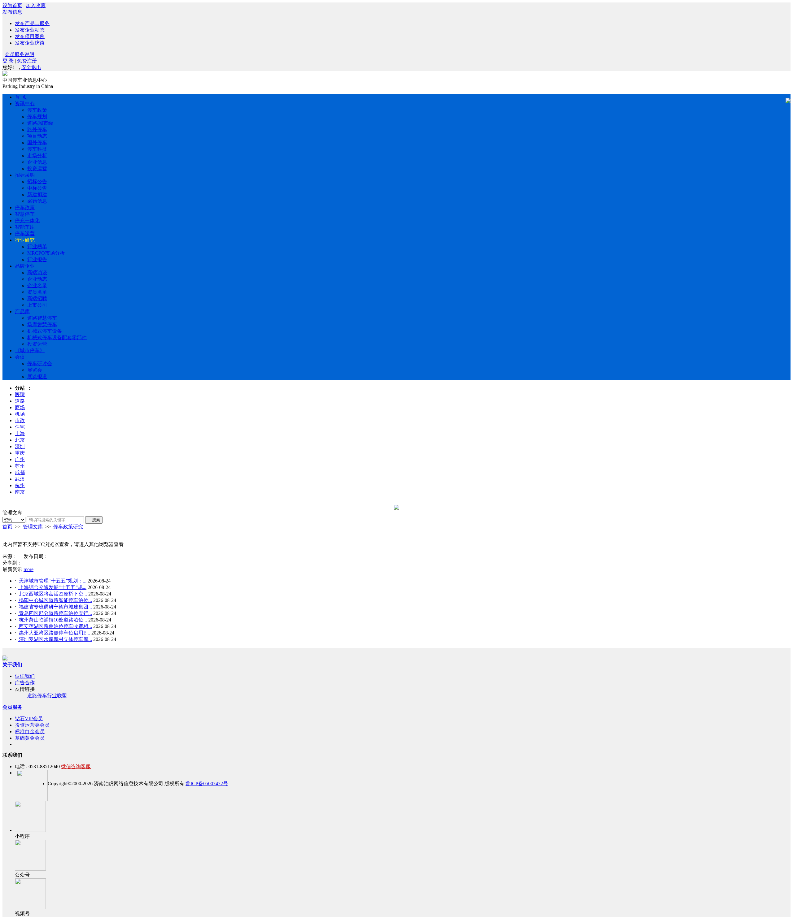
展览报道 (37, 376)
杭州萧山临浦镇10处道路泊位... (52, 619)
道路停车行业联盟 (47, 695)
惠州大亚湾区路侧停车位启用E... (54, 632)
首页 (7, 526)
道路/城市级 (40, 123)
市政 (20, 420)
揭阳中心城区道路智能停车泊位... (55, 600)
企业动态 (37, 279)
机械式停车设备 (44, 331)
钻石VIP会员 (29, 718)
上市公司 (37, 305)
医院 (20, 394)
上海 (20, 433)
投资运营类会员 (32, 725)
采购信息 (37, 201)
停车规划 (37, 116)
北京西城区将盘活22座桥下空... (52, 593)
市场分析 (37, 155)
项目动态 (37, 136)
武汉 (20, 479)
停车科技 (37, 149)
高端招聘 (37, 298)
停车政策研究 (68, 526)
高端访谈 (37, 272)
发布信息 (14, 12)
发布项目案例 (30, 36)
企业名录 (37, 285)
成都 (20, 472)
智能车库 (25, 227)
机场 (20, 414)
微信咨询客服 (76, 766)
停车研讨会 (39, 363)
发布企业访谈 (30, 42)
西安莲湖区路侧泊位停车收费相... (55, 626)
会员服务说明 (19, 54)
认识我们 (25, 676)
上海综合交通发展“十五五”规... (52, 587)
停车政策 (37, 110)
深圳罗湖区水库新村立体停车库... (55, 639)
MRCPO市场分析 (46, 253)
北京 (20, 440)
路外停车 (37, 129)
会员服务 (12, 707)
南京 (20, 492)
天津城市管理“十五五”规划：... (52, 580)
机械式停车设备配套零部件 (57, 337)
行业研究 (25, 240)
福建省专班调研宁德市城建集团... (55, 606)
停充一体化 (27, 220)
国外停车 (37, 142)
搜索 (94, 519)
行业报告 (37, 259)
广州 (20, 459)
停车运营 (25, 233)
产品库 (22, 311)
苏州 (20, 466)
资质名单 (37, 292)
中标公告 (37, 188)
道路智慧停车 (42, 318)
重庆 (20, 453)
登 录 (8, 60)
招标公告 (37, 181)
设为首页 (12, 5)
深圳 (20, 446)
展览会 (34, 370)
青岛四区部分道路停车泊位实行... (55, 613)
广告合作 (25, 682)
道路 (20, 401)
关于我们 (12, 664)
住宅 (20, 427)
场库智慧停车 (42, 324)
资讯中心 (25, 103)
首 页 (21, 97)
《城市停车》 (30, 350)
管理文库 (33, 526)
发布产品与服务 (32, 23)
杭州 (20, 485)
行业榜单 (37, 246)
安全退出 (31, 67)
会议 (20, 357)
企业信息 (37, 162)
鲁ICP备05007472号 (207, 783)
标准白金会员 (30, 731)
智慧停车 (25, 214)
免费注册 (27, 60)
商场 (20, 407)
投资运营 (37, 168)
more (28, 569)
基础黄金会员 (30, 738)
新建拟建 (37, 194)
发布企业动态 (30, 29)
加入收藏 (36, 5)
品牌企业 (25, 266)
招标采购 (25, 175)
